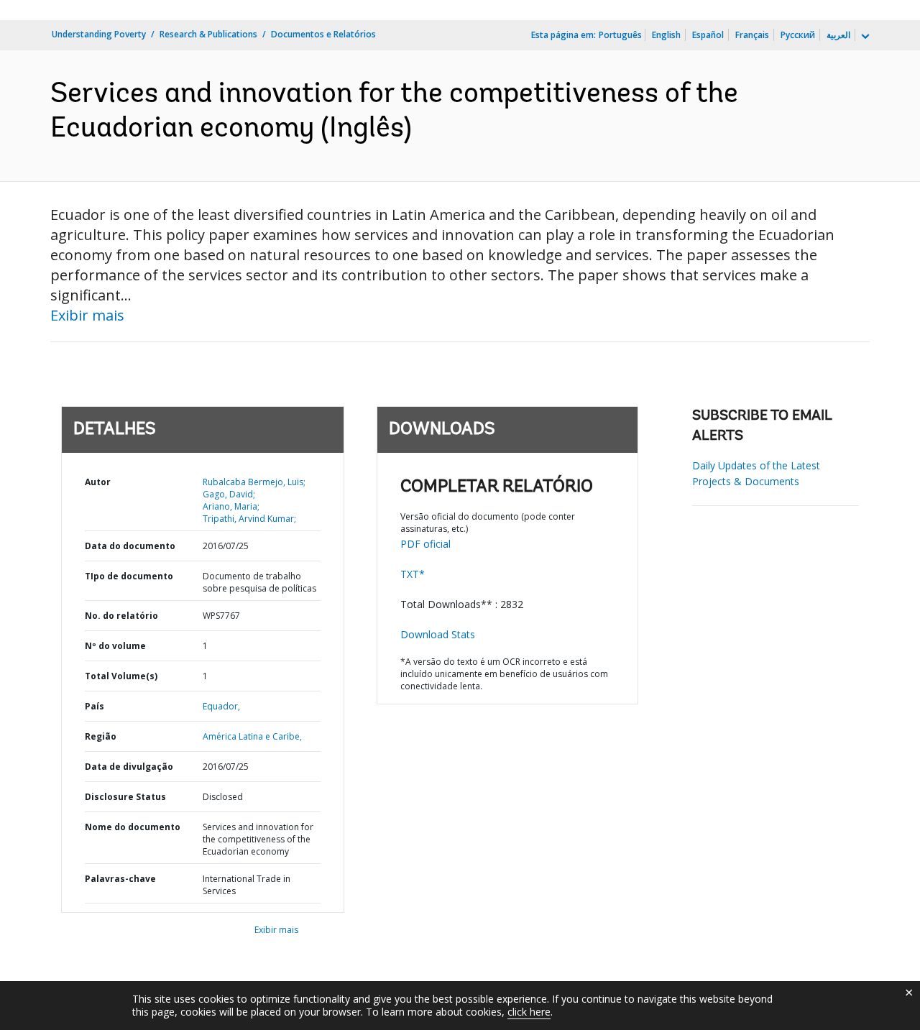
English (666, 35)
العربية (838, 35)
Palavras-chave (120, 879)
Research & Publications (208, 34)
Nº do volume (115, 646)
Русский (798, 35)
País (94, 706)
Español (708, 35)
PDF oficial (425, 544)
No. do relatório (121, 616)
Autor (98, 482)
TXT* (412, 574)
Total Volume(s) (121, 676)
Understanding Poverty (99, 34)
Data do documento (130, 546)
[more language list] (864, 37)
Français (752, 35)
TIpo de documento (129, 576)
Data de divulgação (129, 766)
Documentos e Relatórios (323, 34)
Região (100, 736)
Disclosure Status (125, 797)
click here (529, 1011)
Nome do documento (132, 827)
